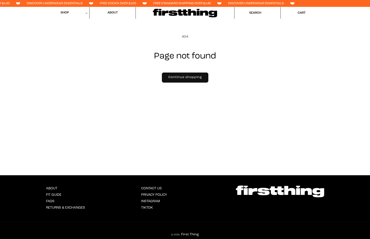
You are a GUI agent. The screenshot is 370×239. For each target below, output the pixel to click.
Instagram (150, 201)
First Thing (190, 234)
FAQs (50, 201)
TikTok (147, 207)
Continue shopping (185, 77)
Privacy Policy (154, 195)
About (51, 188)
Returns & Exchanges (65, 207)
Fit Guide (53, 195)
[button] (66, 13)
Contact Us (151, 188)
